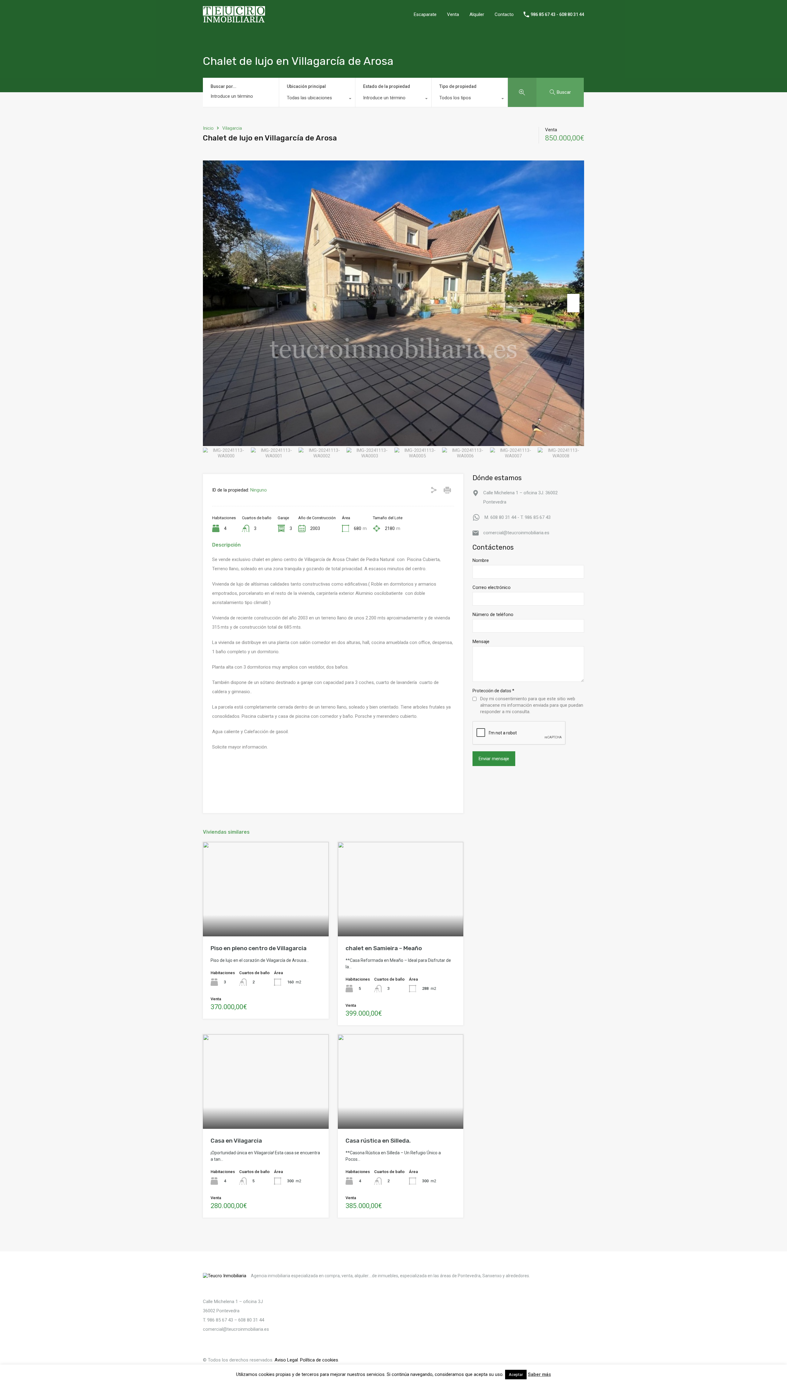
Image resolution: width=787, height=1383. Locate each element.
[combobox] (317, 99)
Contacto (504, 14)
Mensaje (481, 642)
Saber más (539, 1374)
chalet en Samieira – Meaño (384, 948)
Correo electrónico (492, 588)
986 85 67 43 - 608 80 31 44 (557, 14)
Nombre (481, 560)
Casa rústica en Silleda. (378, 1140)
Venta (453, 14)
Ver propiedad (265, 917)
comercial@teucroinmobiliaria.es (516, 532)
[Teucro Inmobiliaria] (234, 20)
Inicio (208, 128)
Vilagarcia (232, 128)
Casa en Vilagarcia (236, 1140)
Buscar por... (223, 86)
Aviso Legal (286, 1360)
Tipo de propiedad (458, 86)
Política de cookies (319, 1360)
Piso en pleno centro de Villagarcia (258, 948)
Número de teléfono (493, 615)
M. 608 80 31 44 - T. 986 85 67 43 (517, 517)
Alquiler (476, 14)
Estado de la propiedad (386, 86)
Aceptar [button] (516, 1374)
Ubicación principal (306, 86)
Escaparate (425, 14)
